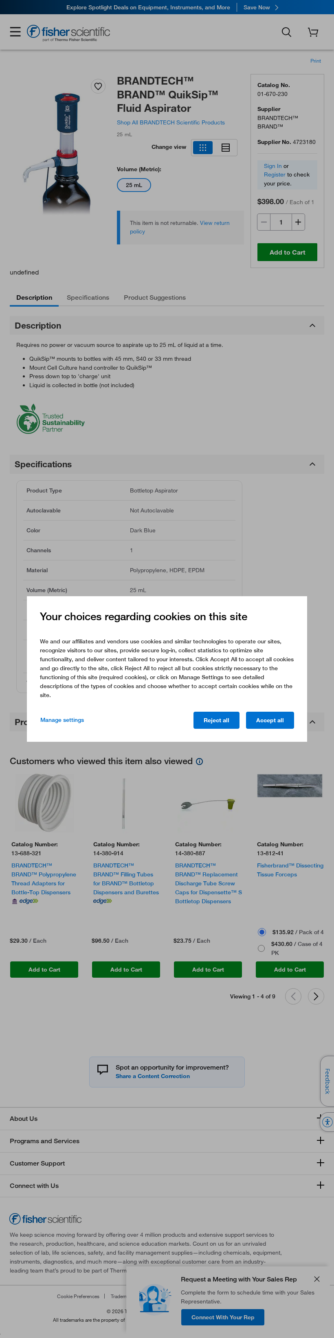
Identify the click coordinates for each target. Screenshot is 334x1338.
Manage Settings (62, 719)
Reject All (216, 720)
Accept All (270, 720)
